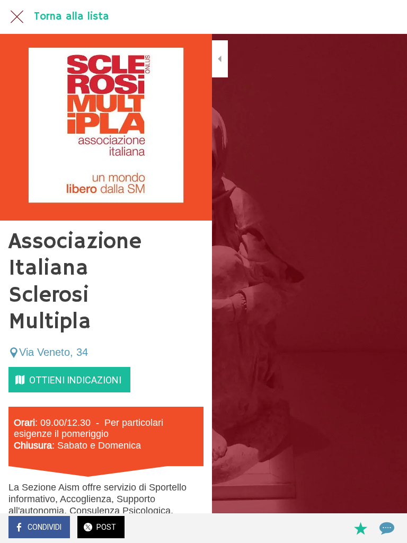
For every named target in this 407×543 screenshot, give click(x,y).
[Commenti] (386, 528)
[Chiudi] (17, 17)
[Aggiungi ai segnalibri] (360, 528)
